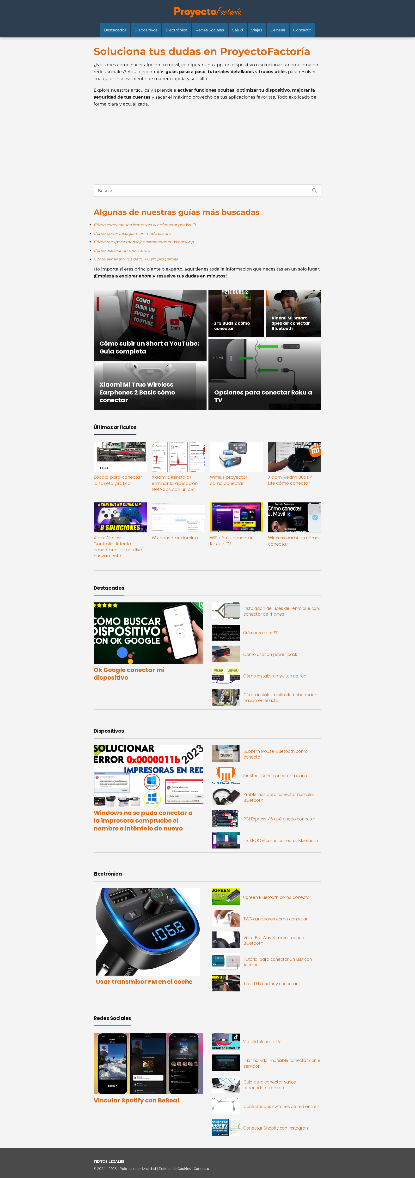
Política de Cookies (175, 1168)
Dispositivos (146, 30)
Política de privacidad (138, 1168)
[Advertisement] (207, 146)
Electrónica (176, 30)
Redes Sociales (209, 30)
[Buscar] (312, 189)
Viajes (256, 30)
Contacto (302, 30)
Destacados (115, 30)
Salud (237, 30)
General (277, 30)
